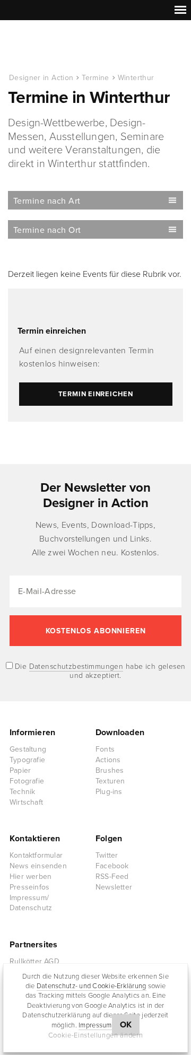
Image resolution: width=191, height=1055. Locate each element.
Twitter (107, 855)
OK (126, 1024)
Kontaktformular (36, 855)
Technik (22, 791)
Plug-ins (109, 791)
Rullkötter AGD (34, 961)
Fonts (105, 749)
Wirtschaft (26, 802)
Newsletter (114, 887)
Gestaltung (28, 749)
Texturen (110, 781)
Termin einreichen (52, 331)
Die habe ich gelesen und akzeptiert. (99, 671)
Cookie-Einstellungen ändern (95, 1035)
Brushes (110, 770)
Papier (20, 770)
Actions (108, 759)
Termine (95, 77)
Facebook (112, 865)
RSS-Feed (112, 876)
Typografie (27, 759)
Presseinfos (29, 887)
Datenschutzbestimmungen (76, 666)
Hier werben (30, 876)
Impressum (95, 1025)
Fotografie (27, 781)
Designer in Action (63, 47)
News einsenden (38, 865)
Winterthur (136, 77)
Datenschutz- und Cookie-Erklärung (91, 986)
